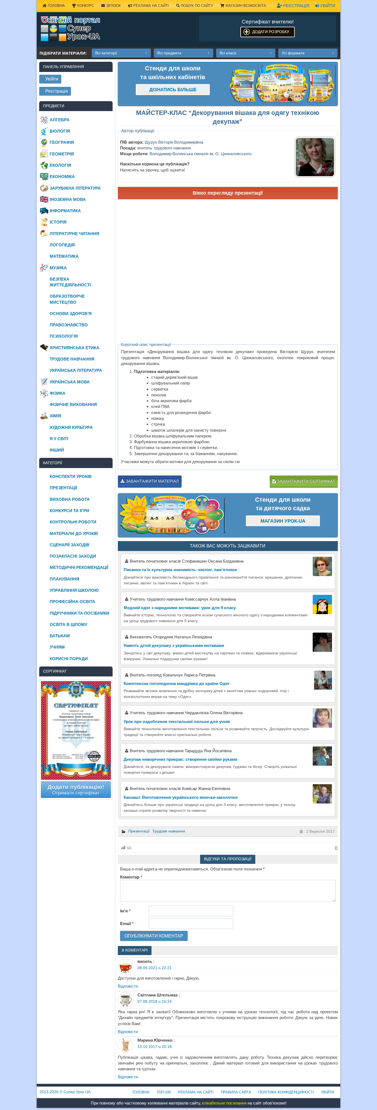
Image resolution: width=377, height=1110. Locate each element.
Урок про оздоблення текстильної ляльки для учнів (177, 721)
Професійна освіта (72, 601)
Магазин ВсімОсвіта (245, 6)
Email (127, 923)
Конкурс (85, 6)
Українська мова (70, 382)
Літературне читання (74, 233)
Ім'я (125, 911)
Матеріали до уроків (74, 533)
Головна (56, 6)
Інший (57, 450)
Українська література (76, 370)
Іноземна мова (68, 199)
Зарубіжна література (75, 188)
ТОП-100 (164, 1092)
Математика (64, 256)
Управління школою (74, 590)
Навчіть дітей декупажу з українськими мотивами (174, 645)
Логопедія (62, 245)
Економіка (62, 176)
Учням (57, 647)
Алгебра (60, 119)
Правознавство (69, 324)
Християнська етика (74, 347)
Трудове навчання (168, 831)
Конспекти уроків (71, 476)
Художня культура (71, 427)
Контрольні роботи (73, 522)
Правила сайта (236, 1092)
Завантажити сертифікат (305, 481)
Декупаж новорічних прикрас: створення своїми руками (180, 759)
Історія (58, 222)
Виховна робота (70, 499)
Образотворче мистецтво (67, 299)
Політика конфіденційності (286, 1092)
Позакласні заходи (73, 556)
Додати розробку (270, 31)
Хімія (55, 415)
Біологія (60, 131)
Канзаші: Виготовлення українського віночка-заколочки (181, 797)
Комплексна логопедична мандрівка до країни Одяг (177, 683)
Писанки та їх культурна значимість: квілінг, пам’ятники (180, 569)
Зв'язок (113, 6)
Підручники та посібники (79, 613)
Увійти (327, 5)
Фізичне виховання (73, 404)
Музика (58, 267)
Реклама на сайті (150, 6)
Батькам (60, 635)
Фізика (57, 393)
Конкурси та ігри (69, 510)
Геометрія (62, 154)
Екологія (60, 165)
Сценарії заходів (69, 544)
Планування (64, 579)
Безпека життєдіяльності (70, 282)
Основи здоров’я (71, 313)
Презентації (139, 831)
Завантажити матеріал (151, 481)
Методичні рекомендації (79, 567)
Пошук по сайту (196, 6)
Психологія (64, 336)
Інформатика (65, 210)
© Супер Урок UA (65, 1092)
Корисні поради (69, 658)
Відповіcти (128, 986)
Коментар (131, 877)
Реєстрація (295, 5)
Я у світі (59, 438)
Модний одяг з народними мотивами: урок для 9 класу (180, 607)
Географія (62, 142)
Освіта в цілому (68, 624)
